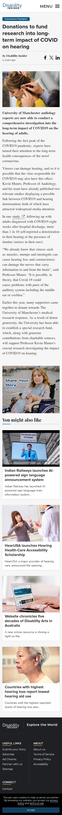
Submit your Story (14, 749)
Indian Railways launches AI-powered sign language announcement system (29, 475)
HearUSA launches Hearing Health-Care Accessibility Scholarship (28, 550)
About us (39, 749)
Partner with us (12, 764)
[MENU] (56, 7)
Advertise (8, 754)
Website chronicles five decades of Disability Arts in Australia (28, 621)
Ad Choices (9, 759)
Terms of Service (43, 754)
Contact (7, 788)
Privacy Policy (42, 759)
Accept (31, 810)
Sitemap (7, 769)
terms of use (37, 803)
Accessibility (40, 764)
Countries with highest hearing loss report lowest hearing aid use (27, 692)
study (16, 216)
